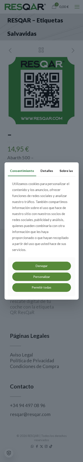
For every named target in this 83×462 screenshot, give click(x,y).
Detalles (47, 171)
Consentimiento (22, 171)
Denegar (42, 266)
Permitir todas (41, 287)
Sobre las (66, 171)
